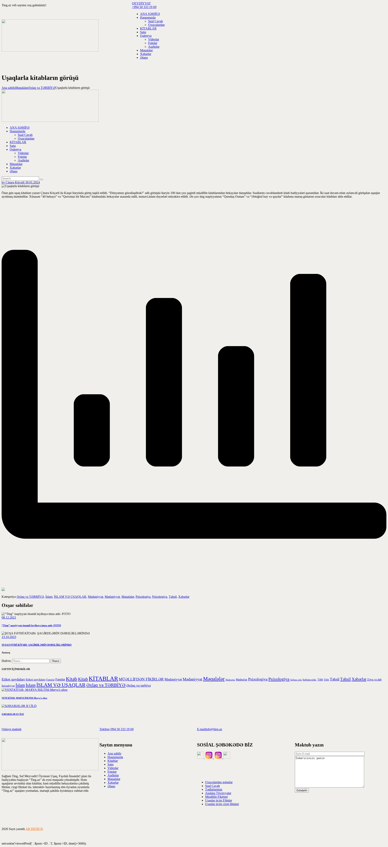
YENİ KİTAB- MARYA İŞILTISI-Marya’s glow (24, 698)
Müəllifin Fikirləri (216, 796)
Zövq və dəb (374, 679)
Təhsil (173, 596)
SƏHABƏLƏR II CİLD (13, 714)
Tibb (320, 679)
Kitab (71, 679)
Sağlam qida (296, 680)
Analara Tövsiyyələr (218, 793)
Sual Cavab (212, 786)
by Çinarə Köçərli (13, 182)
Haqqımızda (115, 757)
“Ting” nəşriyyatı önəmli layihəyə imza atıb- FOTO (31, 625)
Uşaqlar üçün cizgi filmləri (222, 804)
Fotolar (112, 771)
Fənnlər (50, 679)
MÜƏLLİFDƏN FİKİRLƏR (141, 679)
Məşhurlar (230, 680)
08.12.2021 (9, 617)
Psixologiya (143, 596)
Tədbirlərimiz (213, 789)
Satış (111, 764)
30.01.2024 (32, 182)
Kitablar (113, 760)
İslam (48, 596)
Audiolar (113, 775)
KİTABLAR (103, 678)
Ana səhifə (8, 87)
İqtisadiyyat (8, 685)
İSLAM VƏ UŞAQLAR (70, 596)
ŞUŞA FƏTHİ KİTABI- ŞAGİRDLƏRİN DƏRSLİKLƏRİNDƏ (37, 644)
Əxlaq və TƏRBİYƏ (41, 87)
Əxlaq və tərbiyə (138, 685)
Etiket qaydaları (13, 679)
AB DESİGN (34, 829)
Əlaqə (111, 786)
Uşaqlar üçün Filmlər (218, 800)
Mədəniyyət (95, 596)
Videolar (113, 768)
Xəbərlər (183, 596)
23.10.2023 (9, 637)
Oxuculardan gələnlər (219, 782)
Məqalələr (21, 87)
